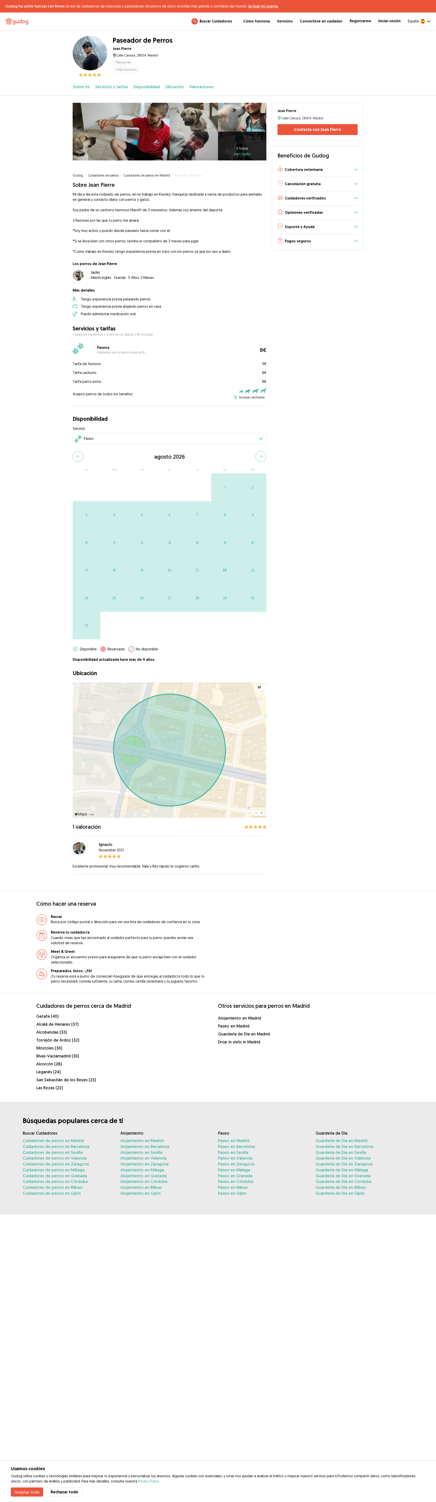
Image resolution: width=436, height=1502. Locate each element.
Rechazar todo (64, 1492)
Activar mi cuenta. (263, 6)
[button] (317, 170)
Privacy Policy (148, 1481)
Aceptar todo (27, 1492)
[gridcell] (225, 487)
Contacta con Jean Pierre (317, 129)
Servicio (79, 428)
